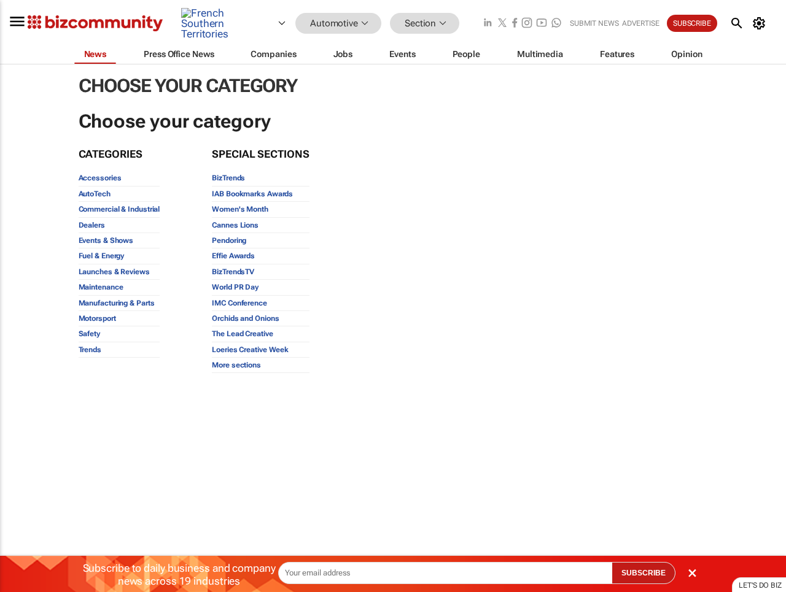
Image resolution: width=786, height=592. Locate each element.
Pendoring (229, 240)
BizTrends (228, 178)
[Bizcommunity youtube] (541, 23)
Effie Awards (233, 256)
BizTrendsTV (233, 271)
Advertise (641, 23)
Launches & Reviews (114, 271)
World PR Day (235, 287)
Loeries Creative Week (250, 349)
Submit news (594, 23)
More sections (236, 365)
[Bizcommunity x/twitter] (502, 23)
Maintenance (101, 287)
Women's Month (240, 209)
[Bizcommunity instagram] (526, 23)
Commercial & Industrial (119, 209)
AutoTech (95, 194)
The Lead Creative (242, 333)
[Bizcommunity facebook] (514, 23)
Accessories (100, 178)
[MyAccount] (761, 23)
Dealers (92, 225)
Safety (89, 333)
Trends (90, 349)
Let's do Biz (760, 585)
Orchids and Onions (245, 318)
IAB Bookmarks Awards (252, 194)
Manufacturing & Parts (117, 303)
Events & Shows (106, 240)
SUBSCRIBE (643, 573)
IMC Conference (239, 303)
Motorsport (97, 318)
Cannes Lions (235, 225)
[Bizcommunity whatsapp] (556, 23)
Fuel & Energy (102, 256)
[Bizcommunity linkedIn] (487, 23)
